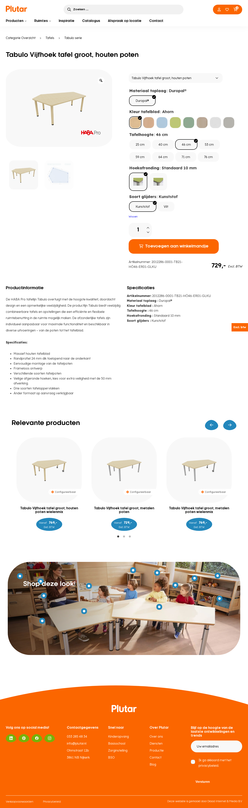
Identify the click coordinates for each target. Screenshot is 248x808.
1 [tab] (118, 537)
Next (229, 425)
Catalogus (91, 20)
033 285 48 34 (77, 736)
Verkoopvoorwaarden (19, 802)
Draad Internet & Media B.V (225, 801)
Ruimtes (41, 20)
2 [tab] (124, 537)
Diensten (156, 743)
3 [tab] (130, 537)
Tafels (50, 38)
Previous (211, 425)
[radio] (142, 101)
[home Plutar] (16, 9)
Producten (14, 20)
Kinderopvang (118, 736)
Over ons (156, 736)
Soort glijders (142, 196)
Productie (157, 750)
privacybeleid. (209, 765)
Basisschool (116, 743)
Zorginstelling (117, 750)
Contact (156, 20)
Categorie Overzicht (20, 38)
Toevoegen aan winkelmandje (176, 246)
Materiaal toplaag (147, 90)
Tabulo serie (73, 38)
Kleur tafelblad (144, 111)
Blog (153, 764)
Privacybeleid (52, 802)
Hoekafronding (144, 167)
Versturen (202, 781)
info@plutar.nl (76, 743)
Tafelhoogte (141, 134)
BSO (111, 757)
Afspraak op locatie (124, 20)
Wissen (133, 216)
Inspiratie (66, 20)
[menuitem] (16, 21)
